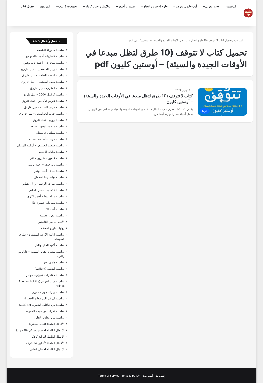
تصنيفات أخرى (127, 6)
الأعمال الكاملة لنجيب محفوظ (47, 323)
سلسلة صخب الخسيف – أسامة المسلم (41, 145)
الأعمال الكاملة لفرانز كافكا (48, 336)
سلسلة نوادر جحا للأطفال (49, 177)
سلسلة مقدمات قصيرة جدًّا (48, 202)
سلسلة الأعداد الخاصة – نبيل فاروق (43, 75)
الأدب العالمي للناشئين (51, 221)
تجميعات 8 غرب (67, 6)
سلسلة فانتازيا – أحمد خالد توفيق (45, 56)
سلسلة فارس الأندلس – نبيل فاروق (43, 100)
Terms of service (108, 375)
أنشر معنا (147, 375)
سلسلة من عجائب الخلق (50, 317)
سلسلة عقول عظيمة (52, 215)
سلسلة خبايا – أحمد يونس (49, 171)
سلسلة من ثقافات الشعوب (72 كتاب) (42, 304)
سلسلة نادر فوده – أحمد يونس (46, 164)
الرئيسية (231, 6)
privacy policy (131, 375)
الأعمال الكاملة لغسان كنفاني (47, 349)
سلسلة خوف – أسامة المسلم (47, 139)
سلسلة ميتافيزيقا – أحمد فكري (46, 196)
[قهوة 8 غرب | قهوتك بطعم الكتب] (248, 13)
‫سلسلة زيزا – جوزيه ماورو (48, 292)
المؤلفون (45, 6)
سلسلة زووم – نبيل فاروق (49, 120)
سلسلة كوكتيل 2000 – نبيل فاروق (44, 94)
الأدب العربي (212, 6)
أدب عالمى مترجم (186, 6)
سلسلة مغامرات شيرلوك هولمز (45, 275)
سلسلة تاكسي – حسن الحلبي (47, 190)
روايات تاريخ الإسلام (53, 228)
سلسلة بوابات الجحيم (52, 151)
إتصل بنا (160, 375)
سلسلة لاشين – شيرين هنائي (47, 158)
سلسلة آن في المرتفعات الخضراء (44, 298)
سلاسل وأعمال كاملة (97, 6)
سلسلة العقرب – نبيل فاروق (47, 88)
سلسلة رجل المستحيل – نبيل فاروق (43, 69)
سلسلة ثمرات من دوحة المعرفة (45, 311)
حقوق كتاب (27, 6)
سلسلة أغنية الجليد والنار (50, 245)
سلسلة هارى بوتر (54, 262)
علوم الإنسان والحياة (156, 6)
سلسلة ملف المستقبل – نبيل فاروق (43, 81)
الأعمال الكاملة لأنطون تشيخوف (45, 343)
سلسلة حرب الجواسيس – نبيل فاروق (42, 113)
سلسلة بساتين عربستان (50, 132)
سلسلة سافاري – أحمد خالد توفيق (44, 62)
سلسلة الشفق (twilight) (50, 268)
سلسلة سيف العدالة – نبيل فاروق (44, 107)
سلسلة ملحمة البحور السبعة (47, 126)
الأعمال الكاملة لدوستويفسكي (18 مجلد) (40, 330)
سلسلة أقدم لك (55, 209)
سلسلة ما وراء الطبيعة (51, 50)
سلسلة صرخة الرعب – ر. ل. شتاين (43, 183)
